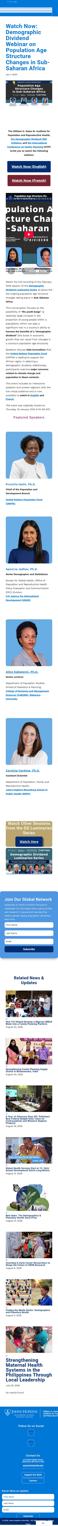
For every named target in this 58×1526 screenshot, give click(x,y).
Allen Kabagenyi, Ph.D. (22, 671)
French (10, 399)
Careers (33, 1480)
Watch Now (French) (29, 180)
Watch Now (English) (29, 167)
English (34, 395)
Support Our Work (33, 1475)
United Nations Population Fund (28, 353)
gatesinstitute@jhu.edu (33, 1465)
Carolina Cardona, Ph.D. (23, 770)
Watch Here (29, 842)
